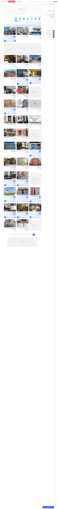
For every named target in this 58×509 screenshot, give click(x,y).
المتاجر (31, 1)
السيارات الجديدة (49, 1)
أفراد (53, 28)
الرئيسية (39, 16)
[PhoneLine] (5, 41)
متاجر (50, 28)
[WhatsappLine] (7, 41)
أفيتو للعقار (36, 16)
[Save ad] (40, 28)
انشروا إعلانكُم (11, 1)
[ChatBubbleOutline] (9, 41)
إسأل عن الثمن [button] (37, 36)
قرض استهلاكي (35, 1)
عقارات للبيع (32, 16)
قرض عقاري (39, 1)
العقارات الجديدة (44, 1)
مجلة (29, 1)
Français (2, 1)
